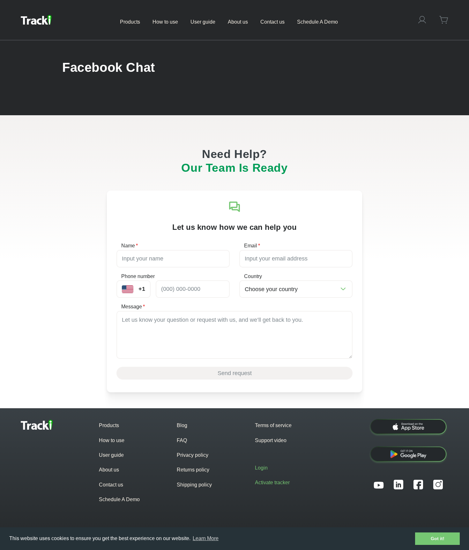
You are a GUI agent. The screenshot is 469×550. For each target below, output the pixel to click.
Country (253, 276)
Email (252, 245)
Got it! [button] (437, 538)
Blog (182, 425)
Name (129, 245)
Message (133, 306)
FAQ (182, 440)
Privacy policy (192, 455)
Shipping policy (194, 484)
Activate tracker (272, 482)
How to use (111, 440)
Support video (271, 440)
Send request (235, 373)
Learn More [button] (206, 538)
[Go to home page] (36, 20)
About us (109, 469)
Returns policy (193, 469)
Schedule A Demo (119, 499)
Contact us (111, 484)
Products (109, 425)
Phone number (138, 276)
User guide (111, 455)
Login (261, 468)
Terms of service (273, 425)
